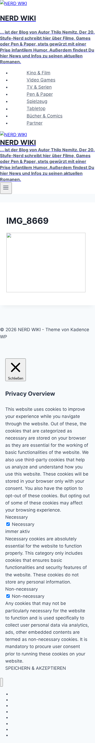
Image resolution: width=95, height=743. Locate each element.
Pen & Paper (40, 94)
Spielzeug (37, 101)
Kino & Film (38, 72)
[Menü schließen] (1, 682)
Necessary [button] (16, 517)
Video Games (41, 80)
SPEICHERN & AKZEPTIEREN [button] (35, 668)
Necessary (23, 524)
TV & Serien (39, 87)
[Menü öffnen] (6, 188)
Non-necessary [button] (21, 589)
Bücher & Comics (45, 115)
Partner (34, 123)
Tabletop (36, 108)
